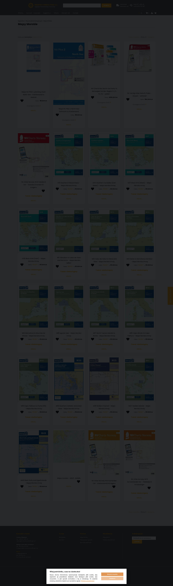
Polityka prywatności (87, 581)
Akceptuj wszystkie (112, 574)
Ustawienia (112, 578)
